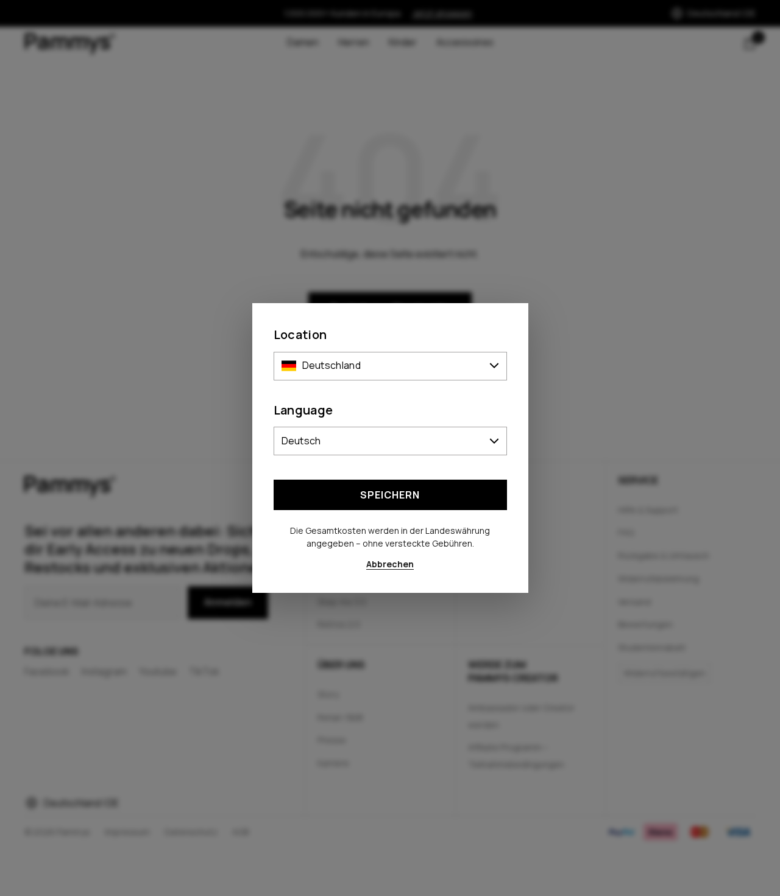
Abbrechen (390, 564)
